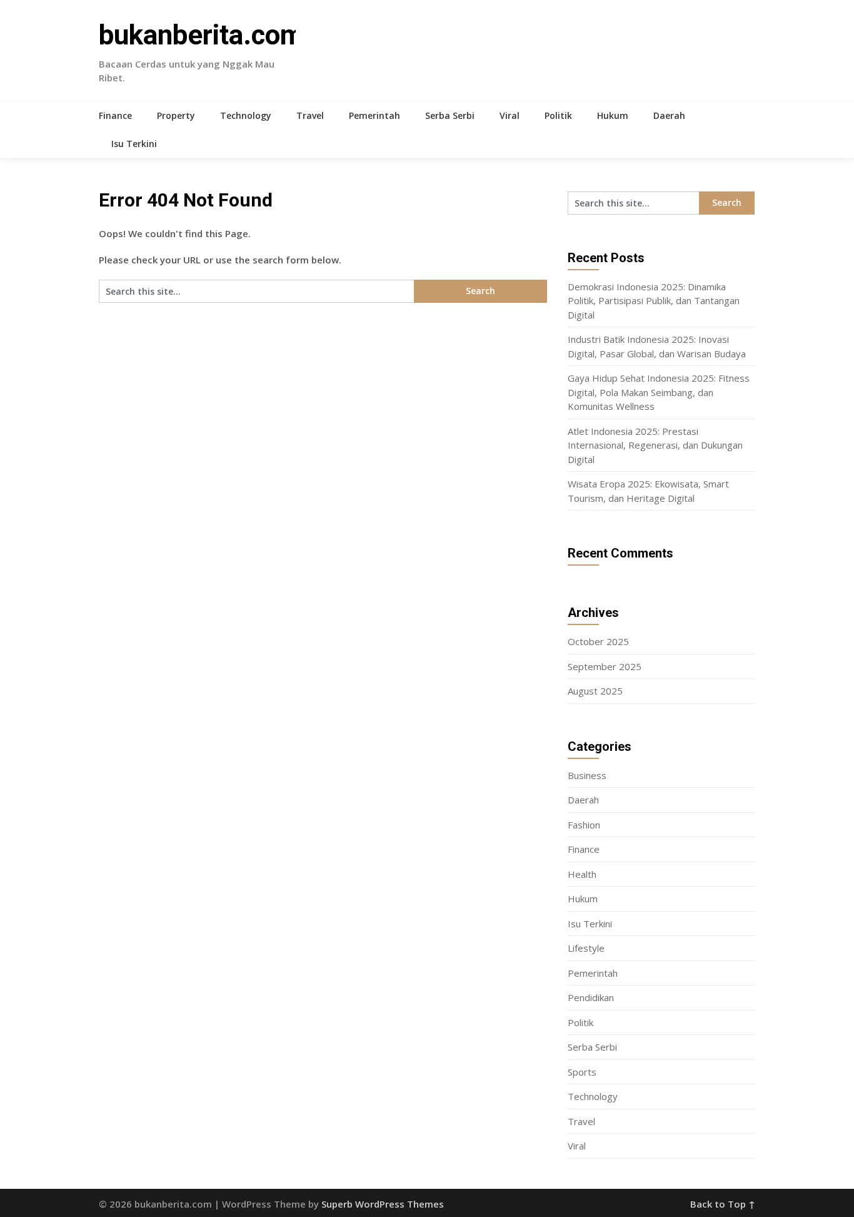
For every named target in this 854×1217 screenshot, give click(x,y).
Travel (310, 115)
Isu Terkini (134, 144)
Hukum (612, 115)
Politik (558, 115)
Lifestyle (586, 948)
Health (582, 874)
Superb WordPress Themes (382, 1204)
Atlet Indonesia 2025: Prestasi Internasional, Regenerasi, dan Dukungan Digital (655, 445)
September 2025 (604, 666)
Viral (510, 115)
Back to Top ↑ (722, 1204)
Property (176, 115)
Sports (582, 1072)
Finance (115, 115)
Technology (245, 115)
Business (587, 775)
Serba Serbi (450, 115)
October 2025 (598, 641)
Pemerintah (374, 115)
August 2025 (595, 691)
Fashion (584, 824)
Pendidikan (591, 997)
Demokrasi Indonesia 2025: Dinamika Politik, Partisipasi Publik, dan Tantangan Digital (654, 300)
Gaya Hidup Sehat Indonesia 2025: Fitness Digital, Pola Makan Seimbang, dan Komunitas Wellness (659, 392)
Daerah (669, 115)
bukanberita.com (201, 35)
